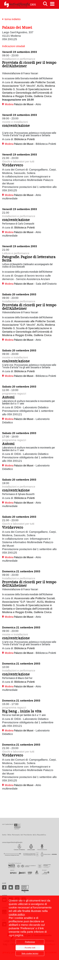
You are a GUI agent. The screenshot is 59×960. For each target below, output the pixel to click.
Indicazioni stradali (13, 46)
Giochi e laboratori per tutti (18, 161)
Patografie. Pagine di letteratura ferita (29, 258)
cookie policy (17, 914)
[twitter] (11, 887)
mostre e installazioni (15, 121)
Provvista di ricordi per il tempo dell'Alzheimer (29, 64)
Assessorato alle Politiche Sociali (34, 82)
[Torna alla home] (20, 4)
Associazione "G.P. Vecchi (18, 85)
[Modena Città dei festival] (25, 889)
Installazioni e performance (18, 58)
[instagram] (17, 887)
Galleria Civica (43, 96)
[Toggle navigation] (52, 4)
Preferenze (30, 942)
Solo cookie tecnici (29, 953)
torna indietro (12, 19)
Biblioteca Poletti (24, 139)
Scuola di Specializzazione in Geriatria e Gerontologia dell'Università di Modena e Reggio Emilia (27, 93)
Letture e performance (15, 253)
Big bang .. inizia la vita (22, 711)
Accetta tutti (30, 947)
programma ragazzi (14, 393)
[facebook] (4, 887)
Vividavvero (12, 165)
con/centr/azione (16, 125)
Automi (8, 397)
